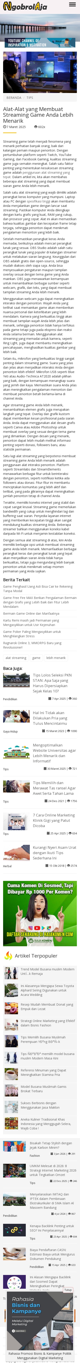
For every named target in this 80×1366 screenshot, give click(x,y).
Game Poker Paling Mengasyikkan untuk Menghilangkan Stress (32, 634)
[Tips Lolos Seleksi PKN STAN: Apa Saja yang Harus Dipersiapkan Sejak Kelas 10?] (16, 679)
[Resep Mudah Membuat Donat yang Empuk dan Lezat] (15, 1008)
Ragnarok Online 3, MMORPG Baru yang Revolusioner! (32, 645)
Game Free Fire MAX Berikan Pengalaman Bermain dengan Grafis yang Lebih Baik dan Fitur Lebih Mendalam (40, 602)
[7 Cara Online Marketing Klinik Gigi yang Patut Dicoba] (16, 825)
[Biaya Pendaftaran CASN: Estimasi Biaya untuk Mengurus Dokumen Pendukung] (14, 1254)
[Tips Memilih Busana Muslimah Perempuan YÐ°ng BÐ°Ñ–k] (15, 1041)
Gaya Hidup (10, 731)
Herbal (7, 866)
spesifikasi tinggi (38, 201)
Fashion (35, 1155)
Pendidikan (10, 699)
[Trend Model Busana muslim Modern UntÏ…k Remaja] (15, 973)
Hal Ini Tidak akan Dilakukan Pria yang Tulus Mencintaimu (50, 718)
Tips (6, 769)
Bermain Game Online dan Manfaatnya (31, 613)
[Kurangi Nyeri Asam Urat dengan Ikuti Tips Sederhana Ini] (16, 852)
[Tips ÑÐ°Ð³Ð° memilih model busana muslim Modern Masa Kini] (15, 1057)
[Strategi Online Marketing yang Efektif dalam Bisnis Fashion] (15, 1024)
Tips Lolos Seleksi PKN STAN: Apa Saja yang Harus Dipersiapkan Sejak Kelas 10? (52, 683)
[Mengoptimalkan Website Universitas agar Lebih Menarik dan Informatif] (16, 750)
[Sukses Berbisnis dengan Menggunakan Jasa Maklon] (15, 1106)
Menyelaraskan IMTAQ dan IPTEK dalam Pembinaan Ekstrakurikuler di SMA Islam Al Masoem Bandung (52, 1201)
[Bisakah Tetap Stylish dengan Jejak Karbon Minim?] (14, 1146)
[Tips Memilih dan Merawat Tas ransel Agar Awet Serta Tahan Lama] (16, 786)
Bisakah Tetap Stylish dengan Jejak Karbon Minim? (51, 1145)
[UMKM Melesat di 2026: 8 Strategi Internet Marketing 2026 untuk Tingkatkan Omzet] (14, 1171)
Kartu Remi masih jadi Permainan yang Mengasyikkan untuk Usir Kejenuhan (31, 622)
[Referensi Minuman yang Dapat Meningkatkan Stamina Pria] (15, 1074)
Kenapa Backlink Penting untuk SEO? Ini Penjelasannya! (52, 1228)
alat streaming (16, 658)
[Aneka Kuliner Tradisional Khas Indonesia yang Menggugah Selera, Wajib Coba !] (15, 1123)
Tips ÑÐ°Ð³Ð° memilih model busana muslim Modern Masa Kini (47, 1056)
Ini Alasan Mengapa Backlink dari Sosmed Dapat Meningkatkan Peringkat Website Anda (50, 1283)
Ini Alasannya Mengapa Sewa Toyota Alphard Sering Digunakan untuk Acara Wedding (47, 990)
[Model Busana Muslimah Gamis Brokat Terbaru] (15, 1090)
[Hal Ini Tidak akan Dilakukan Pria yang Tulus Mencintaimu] (16, 716)
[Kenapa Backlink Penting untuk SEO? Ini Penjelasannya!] (14, 1230)
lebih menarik (56, 658)
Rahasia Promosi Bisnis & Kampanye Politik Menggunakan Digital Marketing (39, 1355)
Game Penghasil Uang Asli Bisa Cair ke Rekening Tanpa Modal (37, 588)
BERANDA (13, 97)
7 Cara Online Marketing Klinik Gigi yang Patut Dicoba (54, 820)
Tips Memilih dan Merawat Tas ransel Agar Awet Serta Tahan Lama (54, 788)
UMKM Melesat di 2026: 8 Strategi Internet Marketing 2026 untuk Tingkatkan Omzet (53, 1170)
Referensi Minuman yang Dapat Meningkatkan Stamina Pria (43, 1072)
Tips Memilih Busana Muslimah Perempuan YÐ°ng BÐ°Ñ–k (43, 1039)
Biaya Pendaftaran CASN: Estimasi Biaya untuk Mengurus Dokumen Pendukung (52, 1254)
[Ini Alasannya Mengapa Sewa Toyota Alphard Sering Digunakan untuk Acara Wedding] (15, 993)
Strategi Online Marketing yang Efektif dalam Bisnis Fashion (48, 1023)
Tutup (68, 1290)
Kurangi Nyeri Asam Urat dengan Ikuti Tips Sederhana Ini (54, 853)
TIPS (29, 97)
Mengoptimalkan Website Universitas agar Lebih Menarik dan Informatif (54, 753)
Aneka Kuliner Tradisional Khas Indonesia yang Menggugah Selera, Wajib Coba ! (46, 1123)
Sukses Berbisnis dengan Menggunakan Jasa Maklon (40, 1105)
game (36, 658)
